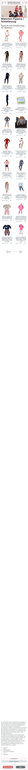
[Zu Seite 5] (18, 251)
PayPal (4, 753)
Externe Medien (6, 750)
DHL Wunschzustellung (8, 751)
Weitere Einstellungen (6, 755)
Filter (20, 767)
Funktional (5, 754)
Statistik (5, 748)
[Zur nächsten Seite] (20, 251)
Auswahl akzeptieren (14, 761)
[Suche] (23, 2)
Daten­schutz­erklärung (21, 745)
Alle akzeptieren (14, 758)
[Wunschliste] (5, 2)
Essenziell (5, 747)
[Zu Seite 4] (16, 251)
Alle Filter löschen (8, 767)
